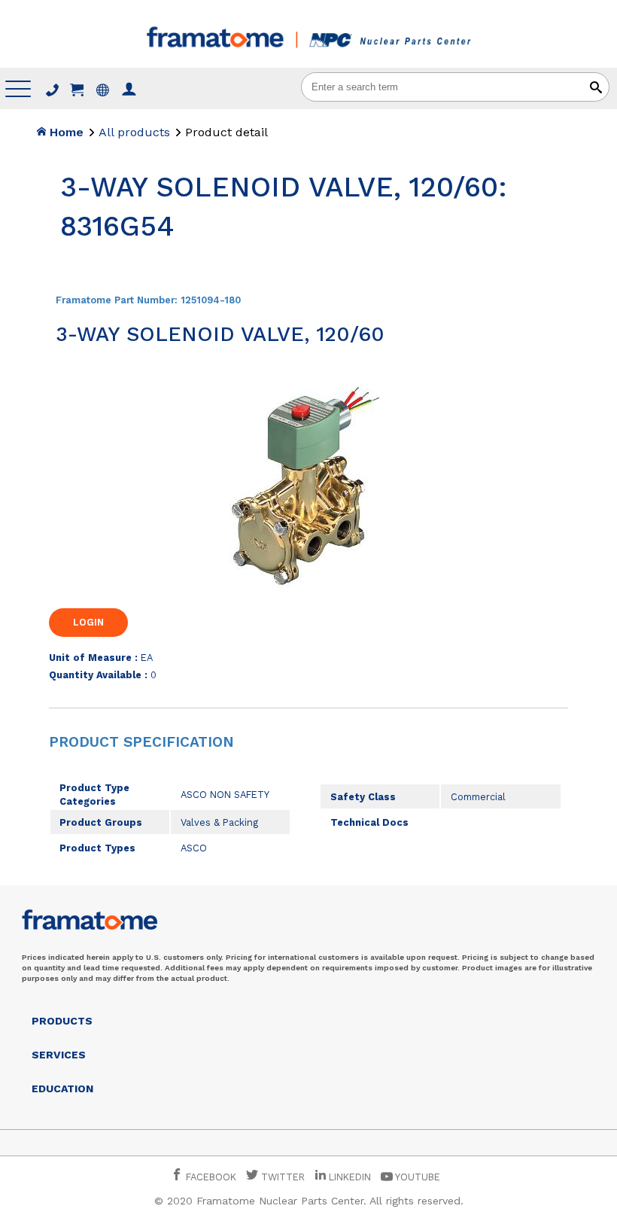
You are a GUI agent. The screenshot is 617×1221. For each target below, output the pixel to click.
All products (134, 132)
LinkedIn (350, 1177)
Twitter (281, 1177)
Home (65, 132)
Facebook (209, 1177)
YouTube (416, 1177)
